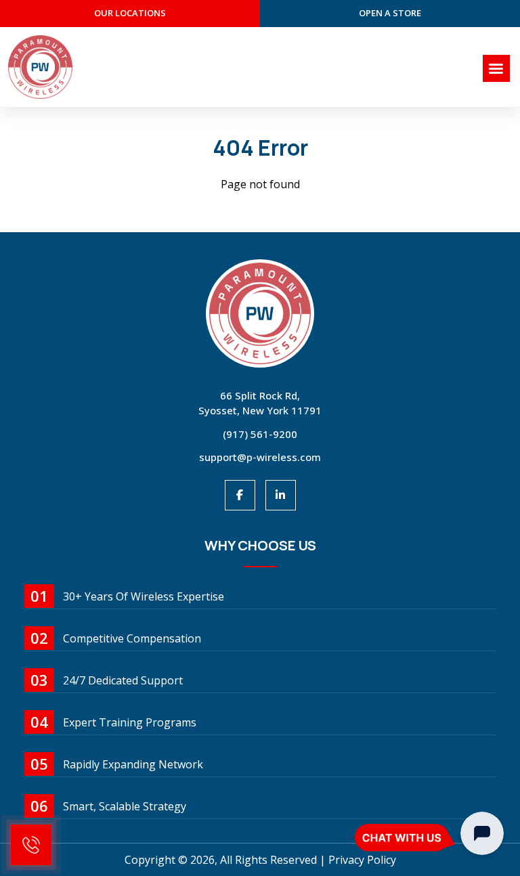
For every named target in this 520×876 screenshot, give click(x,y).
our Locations (130, 13)
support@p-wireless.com (260, 457)
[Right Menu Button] (496, 68)
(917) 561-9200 (260, 434)
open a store (390, 13)
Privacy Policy (362, 859)
